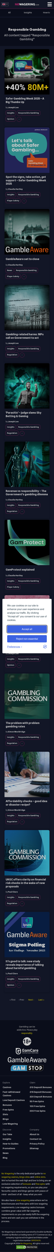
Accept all (27, 629)
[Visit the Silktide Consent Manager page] (45, 646)
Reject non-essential (27, 638)
